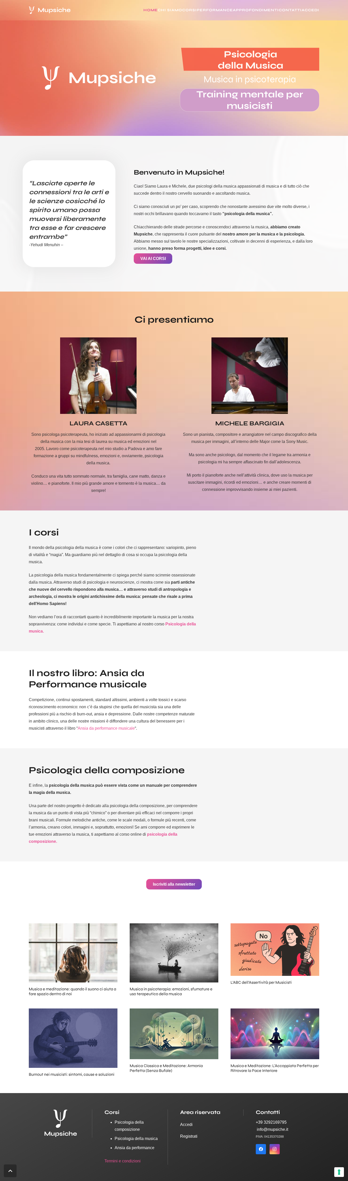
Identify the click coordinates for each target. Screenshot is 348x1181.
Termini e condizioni (122, 1161)
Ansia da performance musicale (106, 728)
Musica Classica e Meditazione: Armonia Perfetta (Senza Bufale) (166, 1068)
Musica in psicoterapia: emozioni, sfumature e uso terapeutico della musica (171, 991)
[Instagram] (275, 1149)
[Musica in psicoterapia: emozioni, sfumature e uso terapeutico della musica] (174, 927)
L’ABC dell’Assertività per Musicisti (261, 982)
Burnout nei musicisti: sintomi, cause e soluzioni (71, 1074)
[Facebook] (261, 1149)
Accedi (186, 1124)
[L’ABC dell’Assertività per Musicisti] (275, 927)
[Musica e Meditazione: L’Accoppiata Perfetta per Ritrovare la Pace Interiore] (275, 1012)
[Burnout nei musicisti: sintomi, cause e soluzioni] (73, 1012)
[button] (321, 10)
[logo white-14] (32, 10)
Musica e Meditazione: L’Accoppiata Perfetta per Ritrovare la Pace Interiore (275, 1068)
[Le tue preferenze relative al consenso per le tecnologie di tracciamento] (339, 1172)
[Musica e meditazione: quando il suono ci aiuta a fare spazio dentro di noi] (73, 927)
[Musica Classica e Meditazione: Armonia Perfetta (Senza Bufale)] (174, 1012)
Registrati (188, 1136)
